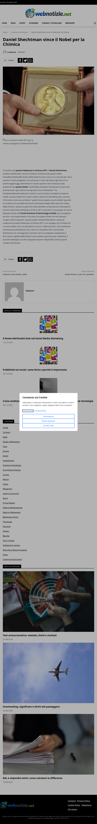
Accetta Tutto (48, 425)
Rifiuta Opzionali (48, 421)
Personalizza (48, 416)
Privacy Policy (40, 411)
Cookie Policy (27, 411)
